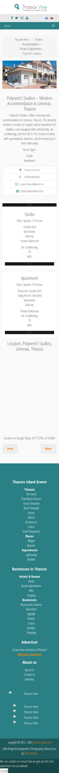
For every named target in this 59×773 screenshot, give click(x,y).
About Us (29, 670)
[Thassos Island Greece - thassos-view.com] (29, 6)
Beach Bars (31, 609)
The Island (31, 494)
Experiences (29, 550)
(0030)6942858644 (32, 177)
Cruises (31, 623)
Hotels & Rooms (29, 576)
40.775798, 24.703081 (43, 438)
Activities (31, 559)
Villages (31, 541)
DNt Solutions (31, 753)
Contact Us (29, 674)
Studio (29, 156)
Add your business (29, 654)
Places (29, 536)
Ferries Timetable (31, 503)
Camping (31, 595)
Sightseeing (31, 555)
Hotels (31, 581)
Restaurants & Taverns (31, 604)
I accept (4, 770)
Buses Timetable (31, 508)
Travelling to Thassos (31, 499)
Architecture (31, 522)
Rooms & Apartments (31, 586)
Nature (31, 517)
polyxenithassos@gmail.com (32, 184)
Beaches (31, 545)
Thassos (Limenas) (32, 170)
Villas (31, 590)
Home (7, 26)
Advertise (29, 679)
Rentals (31, 618)
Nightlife (31, 614)
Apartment (29, 160)
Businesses (29, 600)
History (31, 513)
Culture (31, 526)
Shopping (31, 632)
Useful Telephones (31, 531)
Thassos (29, 489)
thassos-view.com (42, 742)
